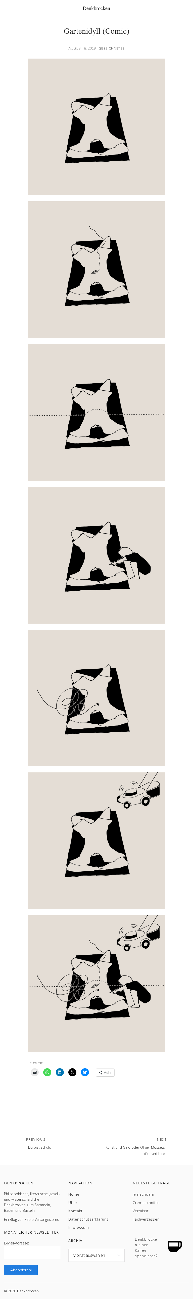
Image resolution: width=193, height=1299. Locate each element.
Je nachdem (143, 1194)
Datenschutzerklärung (88, 1219)
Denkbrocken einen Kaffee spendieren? (146, 1247)
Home (73, 1194)
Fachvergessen (146, 1219)
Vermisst (141, 1211)
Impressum (78, 1227)
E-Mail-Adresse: (16, 1243)
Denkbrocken (96, 8)
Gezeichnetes (111, 48)
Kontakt (75, 1211)
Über (72, 1202)
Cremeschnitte (146, 1202)
